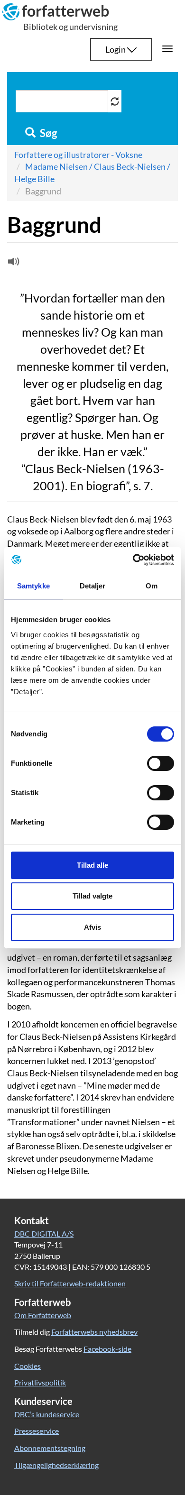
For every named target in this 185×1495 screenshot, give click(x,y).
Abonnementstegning (49, 1447)
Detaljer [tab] (93, 586)
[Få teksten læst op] (12, 263)
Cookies (27, 1365)
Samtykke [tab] (33, 586)
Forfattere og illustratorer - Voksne (78, 154)
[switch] (160, 763)
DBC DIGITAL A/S (44, 1233)
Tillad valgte (92, 896)
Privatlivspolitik (40, 1382)
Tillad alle (92, 865)
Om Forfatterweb (42, 1315)
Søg (47, 133)
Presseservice (36, 1430)
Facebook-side (107, 1348)
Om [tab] (151, 586)
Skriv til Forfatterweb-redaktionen (70, 1283)
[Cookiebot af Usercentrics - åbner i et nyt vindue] (133, 560)
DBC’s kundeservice (46, 1414)
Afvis (92, 927)
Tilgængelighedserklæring (56, 1464)
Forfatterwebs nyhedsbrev (94, 1331)
